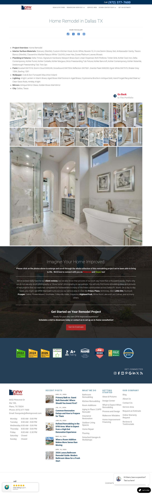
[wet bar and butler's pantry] (92, 115)
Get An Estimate (76, 327)
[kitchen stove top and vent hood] (67, 137)
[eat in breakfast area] (47, 137)
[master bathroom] (26, 115)
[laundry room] (81, 137)
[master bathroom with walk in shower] (22, 137)
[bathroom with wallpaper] (110, 137)
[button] (124, 7)
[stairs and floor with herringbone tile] (130, 137)
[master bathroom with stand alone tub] (76, 196)
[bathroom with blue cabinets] (96, 137)
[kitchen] (59, 115)
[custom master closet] (125, 115)
